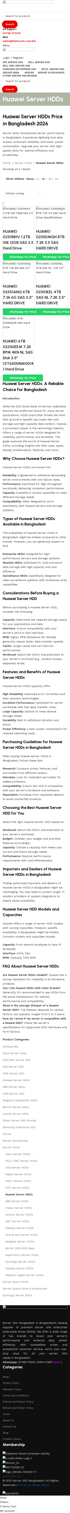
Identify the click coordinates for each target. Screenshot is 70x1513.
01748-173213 (26, 1362)
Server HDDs (11, 1147)
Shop (6, 1376)
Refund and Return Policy (18, 1401)
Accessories (10, 1046)
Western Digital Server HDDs (24, 1275)
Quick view (7, 224)
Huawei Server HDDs (19, 1194)
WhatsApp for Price (23, 257)
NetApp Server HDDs (19, 1228)
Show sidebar (15, 178)
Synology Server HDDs (20, 1261)
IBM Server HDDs (17, 1201)
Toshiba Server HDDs (19, 1268)
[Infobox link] (35, 748)
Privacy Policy (11, 1382)
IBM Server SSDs (14, 1087)
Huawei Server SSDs (16, 1080)
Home (6, 1414)
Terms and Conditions (16, 1395)
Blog (5, 1432)
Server (7, 1134)
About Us (8, 1420)
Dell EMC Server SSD (17, 1060)
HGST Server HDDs (18, 1181)
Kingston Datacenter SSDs (20, 1100)
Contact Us (9, 1426)
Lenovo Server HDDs (19, 1214)
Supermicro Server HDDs (22, 1255)
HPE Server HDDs (17, 1187)
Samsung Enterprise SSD (19, 1127)
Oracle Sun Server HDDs (21, 1234)
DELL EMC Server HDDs (21, 1161)
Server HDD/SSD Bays (20, 1248)
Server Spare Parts (15, 1282)
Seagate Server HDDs (19, 1241)
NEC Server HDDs (17, 1221)
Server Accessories (15, 1140)
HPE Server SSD (13, 1073)
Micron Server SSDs (16, 1107)
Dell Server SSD (13, 1066)
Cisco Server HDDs (17, 1154)
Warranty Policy (12, 1389)
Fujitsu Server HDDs (18, 1174)
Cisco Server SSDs (15, 1053)
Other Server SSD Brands (19, 1120)
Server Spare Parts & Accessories (25, 1288)
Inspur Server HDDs (18, 1208)
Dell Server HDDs (17, 1167)
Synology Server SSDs (17, 1295)
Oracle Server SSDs (16, 1113)
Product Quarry (12, 1438)
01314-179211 (45, 1362)
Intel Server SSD (13, 1093)
